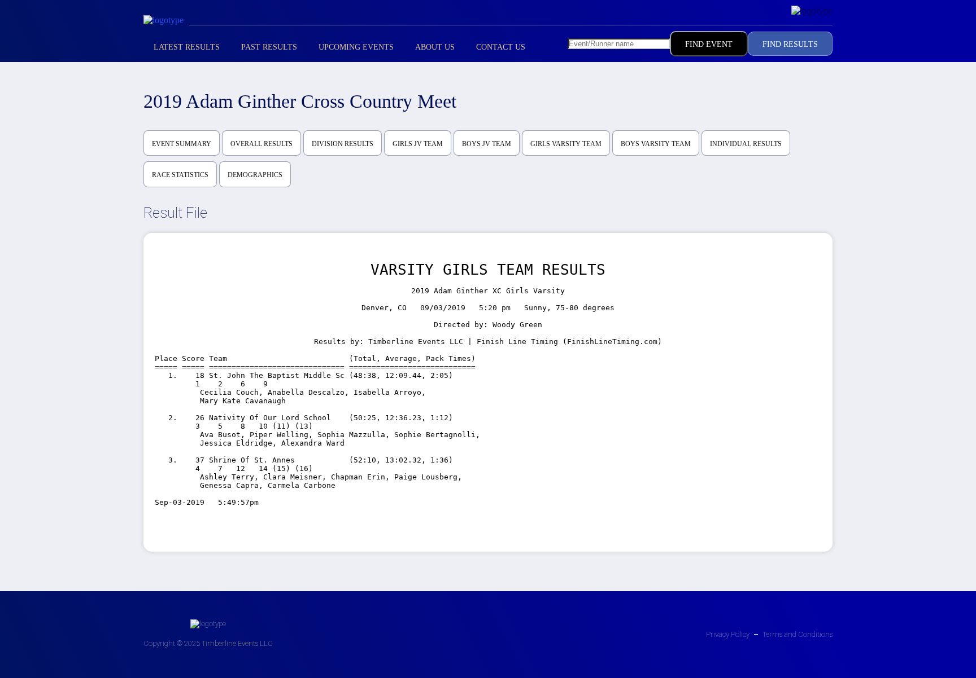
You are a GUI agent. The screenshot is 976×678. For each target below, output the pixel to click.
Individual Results (746, 144)
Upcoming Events (356, 47)
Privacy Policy (728, 634)
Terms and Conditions (797, 634)
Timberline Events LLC (237, 643)
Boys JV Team (486, 144)
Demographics (255, 175)
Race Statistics (180, 175)
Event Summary (181, 144)
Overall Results (261, 144)
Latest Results (187, 47)
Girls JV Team (418, 144)
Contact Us (500, 47)
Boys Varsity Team (656, 144)
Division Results (342, 144)
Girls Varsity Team (566, 144)
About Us (435, 47)
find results (790, 44)
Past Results (269, 47)
